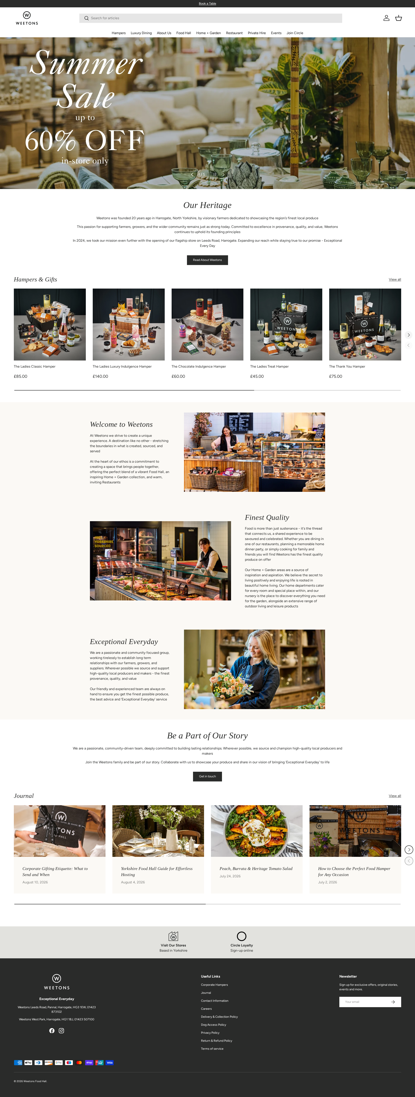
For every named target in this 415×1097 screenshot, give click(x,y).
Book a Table (207, 3)
